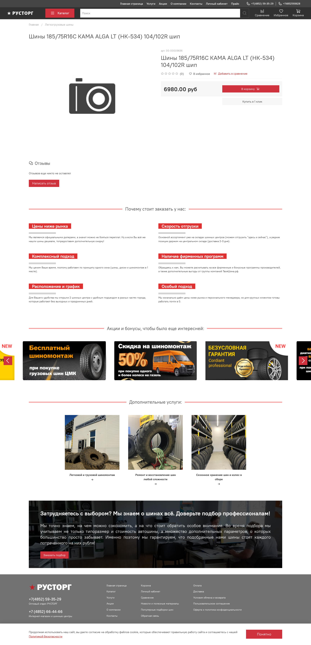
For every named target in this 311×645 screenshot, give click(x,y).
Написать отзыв (44, 183)
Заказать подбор (54, 555)
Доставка (198, 591)
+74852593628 (291, 3)
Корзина (146, 585)
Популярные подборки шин (157, 609)
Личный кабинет (216, 3)
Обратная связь (150, 615)
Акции (163, 3)
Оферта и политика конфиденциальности (217, 609)
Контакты (196, 3)
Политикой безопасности (45, 636)
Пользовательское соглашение (211, 603)
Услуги (151, 3)
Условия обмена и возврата (209, 597)
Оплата (197, 585)
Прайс (235, 3)
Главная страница (131, 3)
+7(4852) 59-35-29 (262, 3)
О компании (178, 3)
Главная (34, 24)
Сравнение (147, 597)
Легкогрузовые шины (59, 24)
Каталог (63, 13)
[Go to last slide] (8, 360)
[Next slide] (303, 360)
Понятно (264, 634)
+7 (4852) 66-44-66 (46, 611)
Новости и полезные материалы (160, 603)
